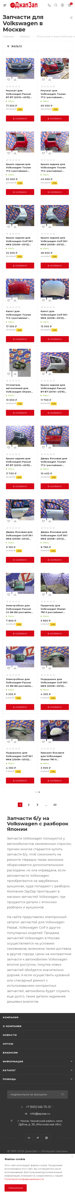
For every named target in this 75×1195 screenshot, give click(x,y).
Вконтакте (28, 1138)
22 (55, 804)
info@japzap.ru (40, 1113)
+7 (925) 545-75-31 (38, 1107)
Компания (10, 1017)
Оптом (8, 1043)
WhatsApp (46, 1138)
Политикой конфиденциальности (24, 1179)
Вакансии (10, 1052)
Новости (10, 1035)
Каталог (9, 1070)
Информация (13, 1061)
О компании (12, 1026)
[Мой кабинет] (62, 5)
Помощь (9, 1079)
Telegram (37, 1138)
